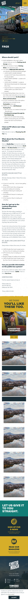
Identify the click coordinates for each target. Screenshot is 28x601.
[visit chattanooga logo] (3, 3)
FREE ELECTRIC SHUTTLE (16, 69)
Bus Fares (8, 273)
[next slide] (16, 337)
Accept (14, 597)
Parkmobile (6, 104)
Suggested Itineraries (14, 329)
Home (3, 37)
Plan (6, 37)
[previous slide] (12, 337)
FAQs (14, 38)
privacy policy (10, 594)
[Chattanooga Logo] (14, 565)
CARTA (17, 271)
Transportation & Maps (7, 38)
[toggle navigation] (25, 3)
